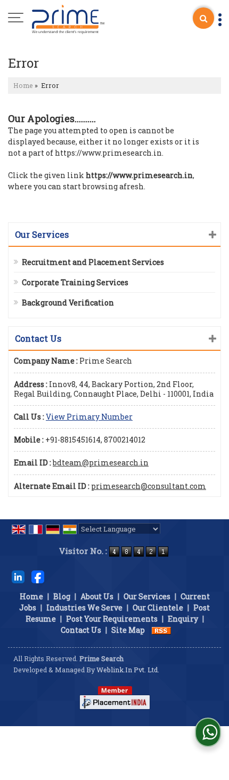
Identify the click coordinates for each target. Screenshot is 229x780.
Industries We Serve (84, 607)
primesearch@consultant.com (148, 486)
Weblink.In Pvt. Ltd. (127, 669)
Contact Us (81, 630)
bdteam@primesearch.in (101, 462)
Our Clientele (158, 607)
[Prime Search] (68, 19)
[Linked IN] (18, 576)
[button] (89, 417)
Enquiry (183, 619)
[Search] (203, 18)
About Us (96, 596)
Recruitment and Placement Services (93, 262)
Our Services (147, 596)
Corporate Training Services (75, 282)
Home (23, 85)
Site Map (128, 630)
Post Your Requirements (112, 619)
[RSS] (161, 630)
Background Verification (68, 302)
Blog (61, 596)
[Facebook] (37, 576)
